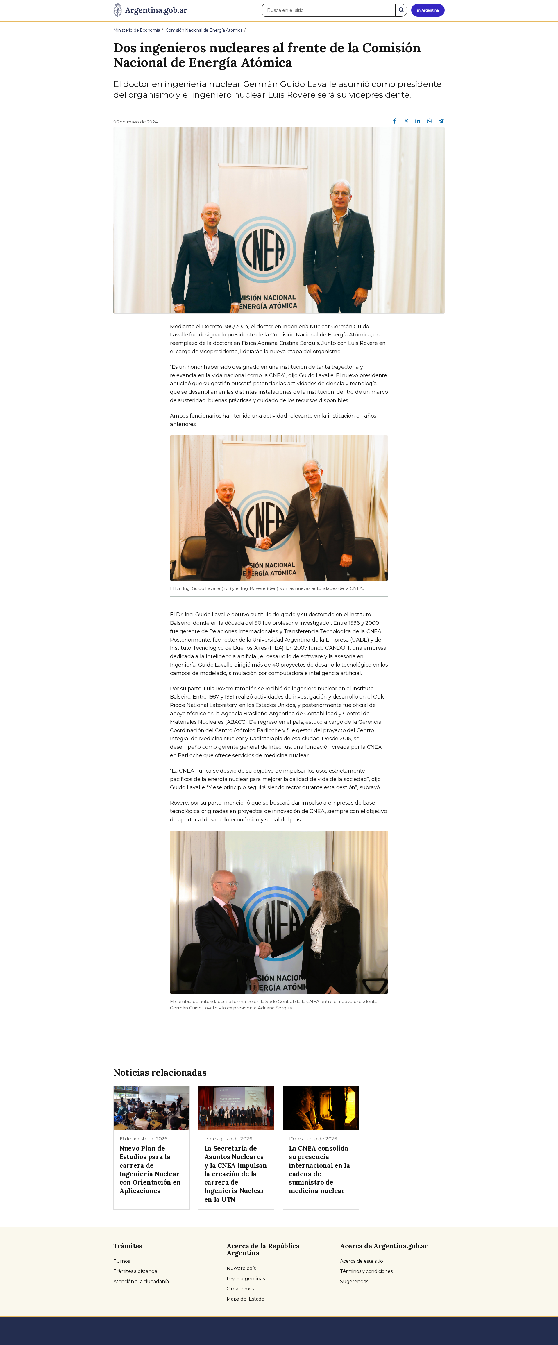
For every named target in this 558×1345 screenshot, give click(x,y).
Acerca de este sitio (361, 1261)
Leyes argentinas (246, 1278)
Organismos (240, 1289)
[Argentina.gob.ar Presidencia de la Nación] (150, 10)
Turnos (121, 1261)
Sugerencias (354, 1281)
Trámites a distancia (135, 1271)
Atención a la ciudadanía (141, 1281)
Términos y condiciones (366, 1271)
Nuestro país (241, 1268)
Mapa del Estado (245, 1299)
